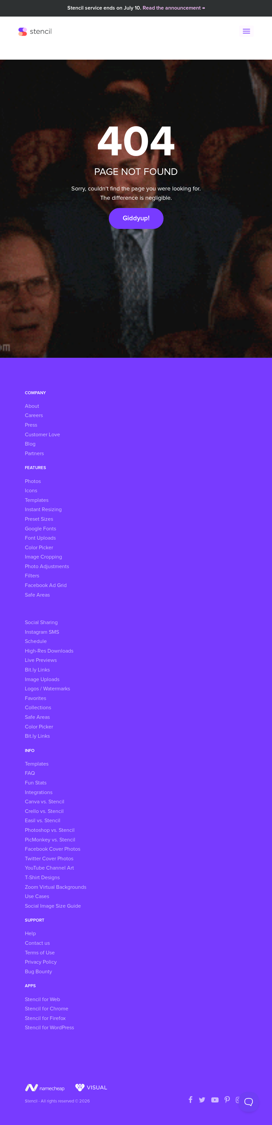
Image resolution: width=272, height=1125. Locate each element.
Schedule (36, 641)
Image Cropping (43, 557)
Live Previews (41, 660)
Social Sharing (41, 622)
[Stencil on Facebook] (190, 1100)
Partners (34, 453)
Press (31, 425)
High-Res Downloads (49, 651)
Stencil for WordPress (49, 1027)
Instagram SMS (42, 632)
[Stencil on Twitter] (202, 1100)
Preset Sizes (39, 519)
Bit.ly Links (37, 669)
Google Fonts (40, 528)
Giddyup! (136, 218)
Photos (33, 481)
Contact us (37, 943)
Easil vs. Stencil (42, 820)
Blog (30, 444)
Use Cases (37, 896)
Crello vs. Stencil (44, 811)
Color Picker (39, 547)
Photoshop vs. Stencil (50, 830)
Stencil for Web (42, 999)
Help (30, 933)
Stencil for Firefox (45, 1018)
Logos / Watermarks (47, 688)
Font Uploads (40, 538)
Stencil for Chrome (46, 1008)
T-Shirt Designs (42, 877)
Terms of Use (40, 952)
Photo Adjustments (47, 566)
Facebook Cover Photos (52, 849)
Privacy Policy (41, 962)
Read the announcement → (174, 8)
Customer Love (42, 434)
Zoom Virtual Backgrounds (55, 887)
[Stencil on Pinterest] (227, 1100)
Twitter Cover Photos (49, 858)
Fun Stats (35, 782)
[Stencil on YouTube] (215, 1100)
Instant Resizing (43, 509)
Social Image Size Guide (53, 906)
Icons (31, 490)
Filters (32, 575)
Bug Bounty (38, 971)
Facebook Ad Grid (46, 585)
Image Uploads (42, 679)
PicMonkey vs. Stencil (50, 839)
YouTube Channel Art (49, 868)
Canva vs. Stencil (44, 801)
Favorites (35, 698)
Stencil (36, 31)
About (32, 406)
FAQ (30, 773)
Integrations (38, 792)
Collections (38, 707)
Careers (34, 415)
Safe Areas (37, 595)
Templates (36, 500)
